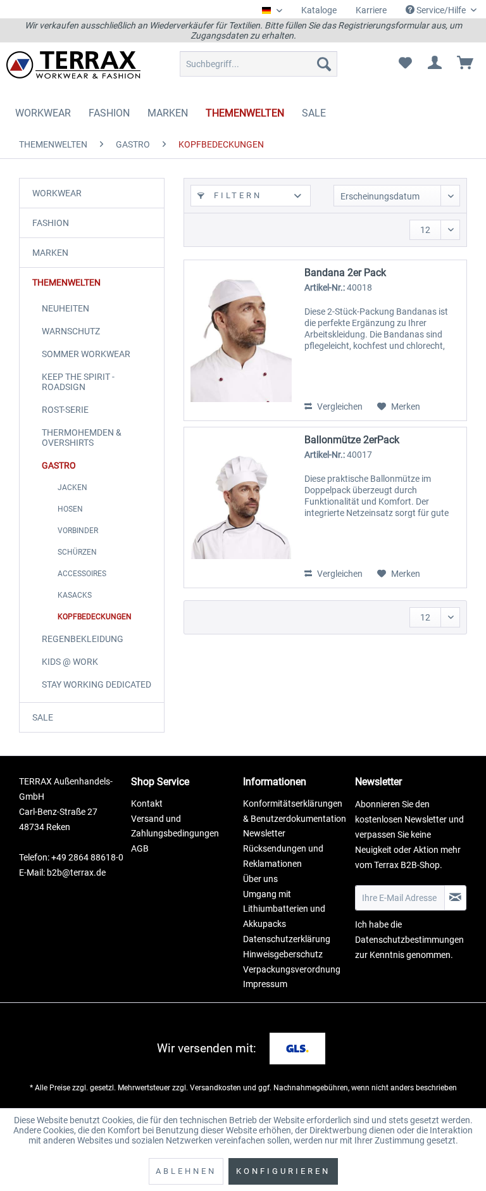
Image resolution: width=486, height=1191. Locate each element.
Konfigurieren (283, 1171)
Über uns (260, 879)
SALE (42, 717)
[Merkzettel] (405, 64)
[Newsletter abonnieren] (455, 898)
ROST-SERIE (65, 410)
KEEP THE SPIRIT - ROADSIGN (78, 382)
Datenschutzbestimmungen (409, 940)
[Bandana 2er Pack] (241, 340)
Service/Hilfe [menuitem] (441, 10)
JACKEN (72, 487)
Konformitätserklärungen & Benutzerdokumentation (294, 811)
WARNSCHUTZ (71, 331)
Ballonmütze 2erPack (351, 440)
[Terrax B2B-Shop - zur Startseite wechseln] (73, 67)
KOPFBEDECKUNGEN (95, 616)
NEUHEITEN (65, 308)
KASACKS (75, 595)
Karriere (371, 10)
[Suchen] (324, 64)
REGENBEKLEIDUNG (82, 639)
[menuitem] (319, 10)
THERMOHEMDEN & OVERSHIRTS (82, 437)
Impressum (265, 984)
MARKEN (50, 253)
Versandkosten (215, 1087)
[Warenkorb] (465, 64)
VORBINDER (78, 530)
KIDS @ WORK (70, 662)
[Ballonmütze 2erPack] (241, 507)
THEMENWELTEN (66, 282)
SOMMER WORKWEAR (86, 354)
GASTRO (59, 465)
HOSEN (70, 509)
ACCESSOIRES (82, 573)
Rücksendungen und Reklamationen (283, 856)
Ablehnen (186, 1171)
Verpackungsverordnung (291, 969)
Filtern (235, 195)
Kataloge (319, 10)
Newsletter (264, 833)
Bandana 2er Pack (345, 273)
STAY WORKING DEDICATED (96, 684)
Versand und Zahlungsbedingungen (175, 826)
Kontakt (147, 803)
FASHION (50, 223)
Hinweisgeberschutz (283, 954)
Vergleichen (339, 406)
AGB (140, 848)
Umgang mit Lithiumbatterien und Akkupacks (284, 909)
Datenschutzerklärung (286, 939)
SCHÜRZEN (77, 552)
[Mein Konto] (435, 64)
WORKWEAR (57, 193)
